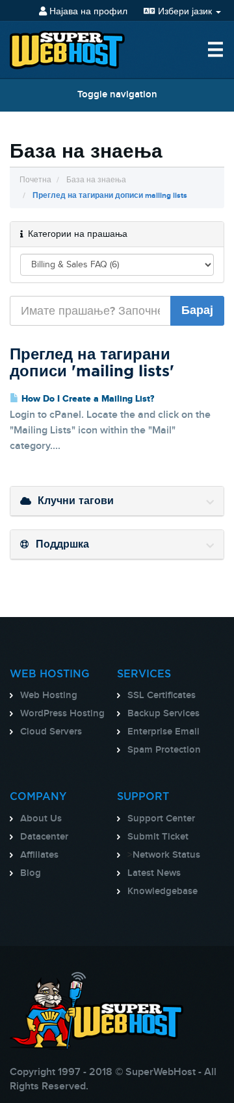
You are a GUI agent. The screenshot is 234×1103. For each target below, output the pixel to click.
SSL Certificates (161, 695)
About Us (41, 819)
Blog (30, 873)
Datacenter (44, 837)
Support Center (161, 819)
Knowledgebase (162, 891)
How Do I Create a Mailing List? (86, 399)
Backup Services (163, 714)
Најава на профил (87, 11)
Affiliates (39, 855)
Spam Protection (164, 750)
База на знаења (96, 180)
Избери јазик (184, 11)
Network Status (166, 855)
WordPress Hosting (62, 714)
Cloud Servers (51, 732)
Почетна (35, 180)
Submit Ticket (157, 837)
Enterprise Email (163, 732)
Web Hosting (48, 695)
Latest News (154, 873)
